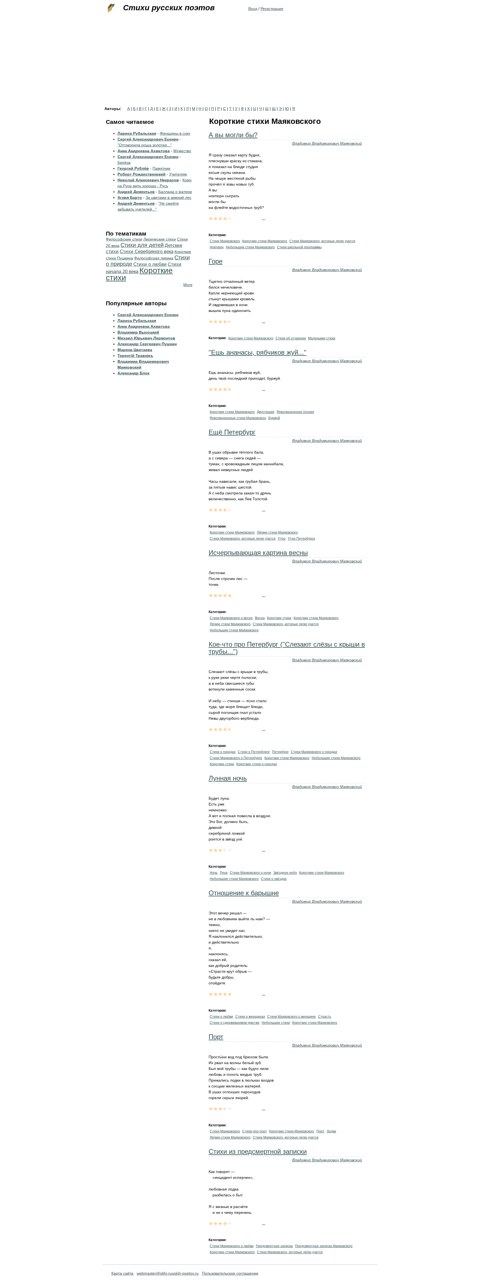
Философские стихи (124, 239)
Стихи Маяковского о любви (232, 1246)
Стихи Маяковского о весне (231, 618)
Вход (252, 8)
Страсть (324, 1017)
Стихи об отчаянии (291, 338)
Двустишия (265, 412)
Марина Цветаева (135, 349)
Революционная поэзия (295, 412)
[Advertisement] (240, 65)
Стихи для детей (142, 245)
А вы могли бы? (233, 135)
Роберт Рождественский (142, 174)
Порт (216, 1037)
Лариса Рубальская (137, 133)
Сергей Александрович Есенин (148, 139)
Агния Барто (130, 197)
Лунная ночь (228, 778)
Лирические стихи (159, 239)
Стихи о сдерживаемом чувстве (234, 1023)
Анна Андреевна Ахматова (144, 151)
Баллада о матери (175, 191)
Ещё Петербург (232, 432)
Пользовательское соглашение (230, 1273)
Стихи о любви (221, 1017)
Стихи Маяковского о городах (314, 752)
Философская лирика (153, 258)
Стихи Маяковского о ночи (250, 873)
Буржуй (274, 418)
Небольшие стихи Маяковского (250, 247)
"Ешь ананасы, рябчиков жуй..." (257, 352)
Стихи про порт (254, 1131)
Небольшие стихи (276, 1023)
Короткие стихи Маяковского (264, 241)
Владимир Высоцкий (138, 332)
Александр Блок (133, 373)
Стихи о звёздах (274, 879)
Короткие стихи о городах (256, 764)
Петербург (280, 752)
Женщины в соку (175, 133)
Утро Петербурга (301, 539)
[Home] (110, 8)
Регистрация (272, 8)
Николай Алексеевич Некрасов (148, 180)
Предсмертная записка (274, 1246)
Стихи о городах (223, 752)
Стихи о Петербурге (254, 752)
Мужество (182, 151)
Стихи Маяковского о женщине (291, 1017)
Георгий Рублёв (133, 168)
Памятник (161, 168)
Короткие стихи (279, 618)
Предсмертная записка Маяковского (323, 1246)
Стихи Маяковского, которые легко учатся (322, 241)
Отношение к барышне (244, 893)
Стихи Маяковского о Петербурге (236, 758)
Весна (260, 618)
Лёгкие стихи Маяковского (277, 532)
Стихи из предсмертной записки (258, 1151)
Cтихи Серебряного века (146, 251)
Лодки (331, 1131)
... (263, 218)
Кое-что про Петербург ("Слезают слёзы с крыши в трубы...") (287, 648)
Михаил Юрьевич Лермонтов (146, 338)
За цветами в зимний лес (168, 197)
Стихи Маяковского (225, 241)
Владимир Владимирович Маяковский (327, 143)
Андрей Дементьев (136, 191)
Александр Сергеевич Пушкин (147, 344)
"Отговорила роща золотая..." (145, 145)
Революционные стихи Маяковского (238, 418)
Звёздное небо (285, 873)
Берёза (124, 162)
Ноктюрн (217, 247)
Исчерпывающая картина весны (258, 552)
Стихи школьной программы (299, 247)
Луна (224, 873)
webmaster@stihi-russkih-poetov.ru (168, 1273)
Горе (215, 261)
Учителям (178, 174)
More (187, 284)
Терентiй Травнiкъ (135, 355)
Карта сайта (122, 1273)
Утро (282, 539)
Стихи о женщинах (250, 1017)
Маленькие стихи (321, 338)
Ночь (214, 873)
